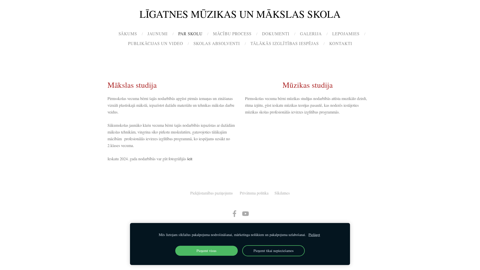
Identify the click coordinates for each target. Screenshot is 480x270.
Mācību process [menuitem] (232, 33)
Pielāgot (314, 234)
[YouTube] (245, 213)
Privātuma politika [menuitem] (254, 193)
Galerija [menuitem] (311, 33)
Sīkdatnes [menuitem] (282, 193)
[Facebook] (235, 213)
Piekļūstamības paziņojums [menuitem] (211, 193)
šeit (189, 158)
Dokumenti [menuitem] (276, 33)
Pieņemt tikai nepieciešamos (274, 250)
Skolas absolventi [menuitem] (217, 43)
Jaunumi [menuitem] (158, 33)
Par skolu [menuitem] (190, 33)
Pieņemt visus (206, 250)
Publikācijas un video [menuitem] (155, 43)
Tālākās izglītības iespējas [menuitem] (284, 43)
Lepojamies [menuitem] (346, 33)
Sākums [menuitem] (127, 33)
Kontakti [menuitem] (340, 43)
